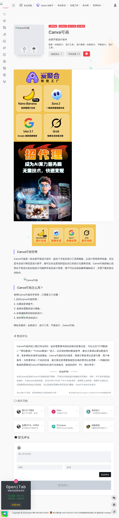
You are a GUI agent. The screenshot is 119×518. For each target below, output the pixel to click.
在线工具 (74, 5)
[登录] (115, 5)
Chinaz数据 (40, 350)
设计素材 (80, 26)
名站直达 (62, 5)
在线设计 (62, 26)
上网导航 (52, 26)
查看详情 (16, 505)
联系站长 (97, 5)
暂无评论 (24, 437)
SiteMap (107, 513)
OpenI (29, 513)
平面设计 (102, 44)
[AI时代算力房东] (43, 181)
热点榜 (86, 5)
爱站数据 (25, 350)
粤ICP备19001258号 (41, 513)
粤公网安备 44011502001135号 (66, 513)
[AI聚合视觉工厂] (43, 105)
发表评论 (105, 474)
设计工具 (71, 26)
